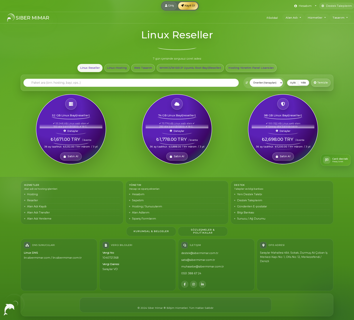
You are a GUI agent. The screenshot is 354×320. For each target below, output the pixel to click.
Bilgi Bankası (245, 212)
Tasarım (338, 17)
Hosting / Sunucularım (147, 206)
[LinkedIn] (202, 284)
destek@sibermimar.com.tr (199, 253)
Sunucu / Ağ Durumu (251, 218)
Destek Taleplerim (249, 200)
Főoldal (272, 18)
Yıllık (303, 82)
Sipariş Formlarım (144, 218)
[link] (71, 129)
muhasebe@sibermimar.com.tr (202, 266)
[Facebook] (184, 284)
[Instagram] (193, 284)
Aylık (293, 82)
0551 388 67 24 (191, 273)
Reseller (32, 200)
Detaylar (72, 130)
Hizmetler (315, 17)
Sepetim (138, 200)
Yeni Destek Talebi (249, 194)
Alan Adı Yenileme (39, 218)
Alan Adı (292, 17)
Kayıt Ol (189, 5)
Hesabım (138, 194)
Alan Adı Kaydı (36, 206)
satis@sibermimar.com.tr (198, 260)
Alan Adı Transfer (38, 212)
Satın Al (73, 156)
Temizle (322, 82)
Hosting (32, 194)
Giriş (170, 5)
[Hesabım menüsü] (315, 6)
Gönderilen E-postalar (252, 206)
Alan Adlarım (140, 212)
